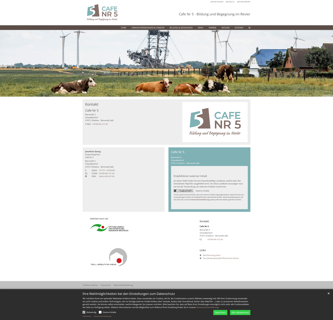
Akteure (226, 27)
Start (123, 27)
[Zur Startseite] (102, 13)
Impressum (87, 316)
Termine (212, 27)
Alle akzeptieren (240, 312)
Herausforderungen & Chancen (148, 27)
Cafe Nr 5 (92, 110)
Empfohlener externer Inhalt (190, 176)
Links (203, 250)
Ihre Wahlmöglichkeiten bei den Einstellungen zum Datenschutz (129, 294)
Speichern (220, 312)
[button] (247, 28)
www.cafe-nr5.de (106, 176)
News (200, 27)
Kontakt (239, 27)
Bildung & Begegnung (181, 27)
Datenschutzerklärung (207, 307)
